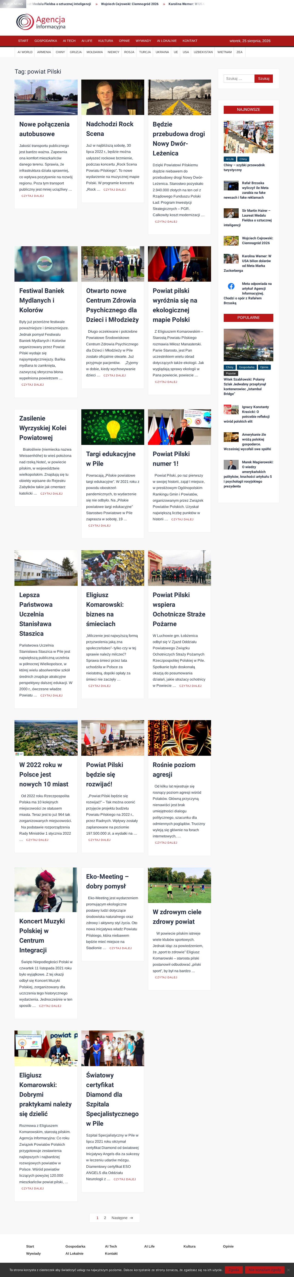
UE (176, 52)
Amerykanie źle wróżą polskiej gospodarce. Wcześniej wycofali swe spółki (247, 442)
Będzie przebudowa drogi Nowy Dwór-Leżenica (179, 139)
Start (23, 41)
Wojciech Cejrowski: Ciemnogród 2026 (104, 4)
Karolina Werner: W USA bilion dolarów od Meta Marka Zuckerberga (193, 4)
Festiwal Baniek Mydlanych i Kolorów (41, 300)
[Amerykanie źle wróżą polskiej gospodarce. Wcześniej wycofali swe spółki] (231, 437)
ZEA (240, 52)
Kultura (105, 41)
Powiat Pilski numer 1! (171, 459)
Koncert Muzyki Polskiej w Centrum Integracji (42, 936)
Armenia (44, 52)
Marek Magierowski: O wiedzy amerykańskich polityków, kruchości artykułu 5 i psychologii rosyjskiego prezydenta (248, 474)
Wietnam (225, 52)
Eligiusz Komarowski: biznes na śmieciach (105, 609)
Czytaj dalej (33, 196)
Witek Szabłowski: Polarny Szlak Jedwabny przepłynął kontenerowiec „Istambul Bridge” (245, 386)
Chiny (60, 52)
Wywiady (143, 41)
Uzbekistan (203, 52)
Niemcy (113, 52)
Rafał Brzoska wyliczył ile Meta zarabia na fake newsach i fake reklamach (246, 190)
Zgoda (234, 1270)
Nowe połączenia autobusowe (44, 129)
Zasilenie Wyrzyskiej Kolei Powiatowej (42, 428)
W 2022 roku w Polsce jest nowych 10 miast (43, 774)
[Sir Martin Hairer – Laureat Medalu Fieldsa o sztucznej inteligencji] (231, 213)
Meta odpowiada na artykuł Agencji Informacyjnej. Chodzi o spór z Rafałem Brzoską (248, 293)
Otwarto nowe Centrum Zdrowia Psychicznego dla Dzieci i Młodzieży (112, 305)
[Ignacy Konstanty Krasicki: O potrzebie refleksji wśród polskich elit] (231, 409)
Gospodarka (45, 41)
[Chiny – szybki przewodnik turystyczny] (248, 137)
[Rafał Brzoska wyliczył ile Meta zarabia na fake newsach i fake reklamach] (231, 185)
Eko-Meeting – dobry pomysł (107, 881)
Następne (119, 1218)
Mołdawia (95, 52)
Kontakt (190, 41)
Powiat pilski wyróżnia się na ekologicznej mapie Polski (175, 305)
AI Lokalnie (167, 41)
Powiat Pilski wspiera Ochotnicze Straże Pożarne (179, 609)
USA (186, 52)
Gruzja (76, 52)
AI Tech (69, 41)
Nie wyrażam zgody (265, 1270)
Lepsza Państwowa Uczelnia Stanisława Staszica (36, 614)
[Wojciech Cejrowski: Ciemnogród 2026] (231, 240)
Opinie (124, 41)
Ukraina (162, 52)
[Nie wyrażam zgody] (288, 1270)
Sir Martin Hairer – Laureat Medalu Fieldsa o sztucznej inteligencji (248, 218)
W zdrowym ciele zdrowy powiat (177, 917)
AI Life (87, 41)
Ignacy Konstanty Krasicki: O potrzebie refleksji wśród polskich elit (247, 414)
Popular (231, 373)
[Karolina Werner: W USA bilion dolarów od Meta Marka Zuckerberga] (231, 258)
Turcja (145, 52)
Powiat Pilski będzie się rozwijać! (104, 774)
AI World (25, 52)
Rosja (129, 52)
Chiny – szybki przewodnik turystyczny (244, 167)
